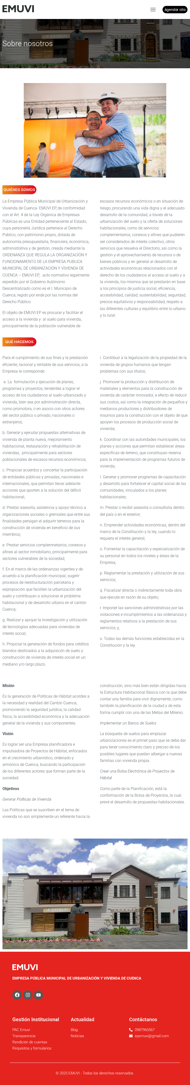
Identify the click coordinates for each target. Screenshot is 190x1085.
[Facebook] (17, 995)
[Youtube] (38, 995)
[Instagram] (27, 995)
